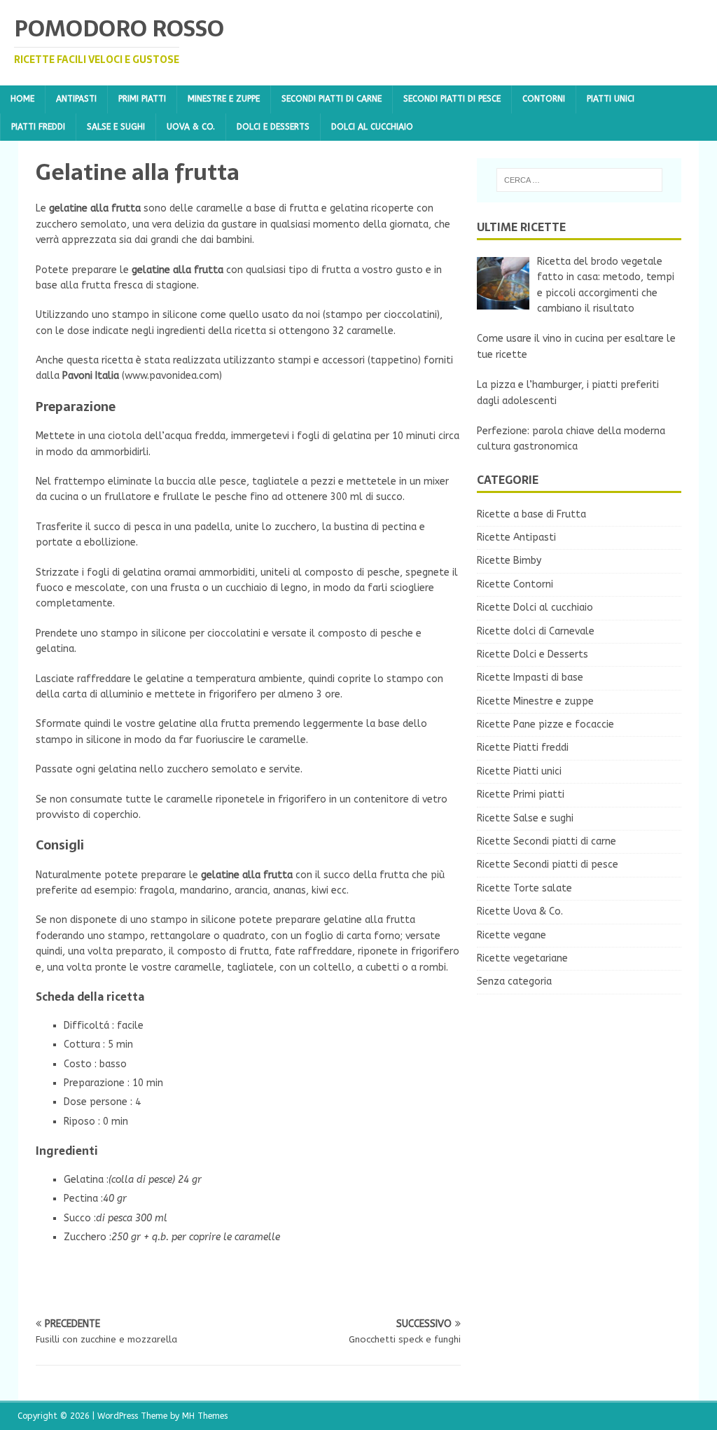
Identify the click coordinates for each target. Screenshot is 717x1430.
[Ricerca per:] (579, 180)
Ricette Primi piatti (520, 794)
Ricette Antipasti (516, 537)
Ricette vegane (511, 935)
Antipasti (76, 99)
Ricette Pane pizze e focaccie (545, 724)
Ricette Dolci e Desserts (532, 654)
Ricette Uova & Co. (520, 911)
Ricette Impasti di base (530, 677)
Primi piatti (142, 99)
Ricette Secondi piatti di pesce (547, 864)
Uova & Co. (191, 127)
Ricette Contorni (515, 584)
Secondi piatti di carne (331, 99)
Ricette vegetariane (522, 958)
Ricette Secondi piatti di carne (546, 841)
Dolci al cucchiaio (372, 127)
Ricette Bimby (509, 561)
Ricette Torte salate (524, 888)
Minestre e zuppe (224, 99)
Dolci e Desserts (273, 127)
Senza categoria (514, 981)
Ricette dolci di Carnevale (535, 631)
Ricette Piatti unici (519, 771)
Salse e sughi (116, 127)
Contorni (543, 99)
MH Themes (205, 1416)
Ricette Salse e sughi (525, 818)
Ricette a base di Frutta (531, 514)
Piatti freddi (38, 127)
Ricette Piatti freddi (523, 748)
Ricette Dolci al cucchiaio (535, 607)
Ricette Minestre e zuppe (535, 701)
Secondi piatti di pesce (452, 99)
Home (22, 99)
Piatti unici (610, 99)
